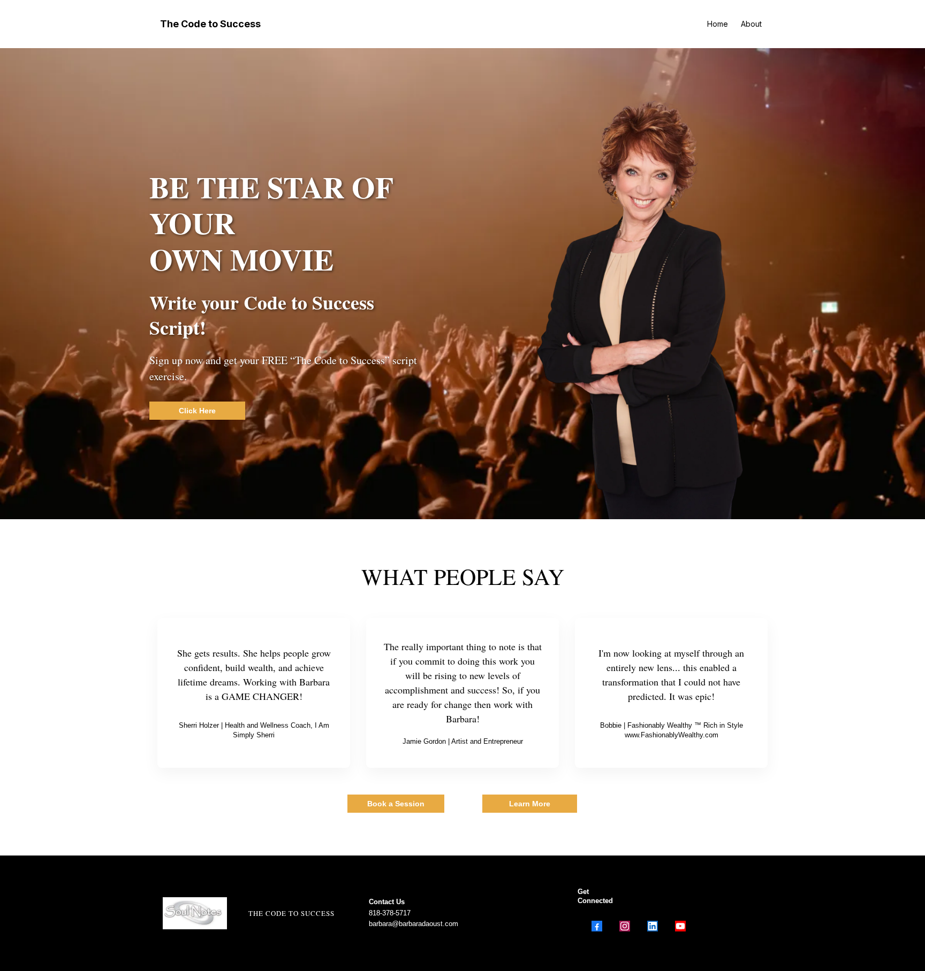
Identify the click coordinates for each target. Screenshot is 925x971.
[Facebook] (597, 926)
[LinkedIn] (652, 926)
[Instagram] (625, 926)
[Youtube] (680, 926)
